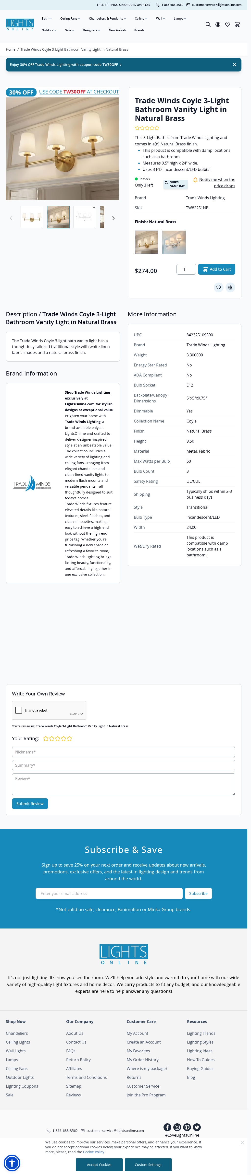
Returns (134, 1077)
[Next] (113, 218)
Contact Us (76, 1042)
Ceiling (139, 18)
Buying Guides (200, 1068)
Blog (191, 1077)
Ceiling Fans (68, 18)
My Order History (143, 1059)
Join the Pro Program (146, 1095)
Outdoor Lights (20, 1077)
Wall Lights (16, 1051)
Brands (139, 30)
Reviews (73, 1095)
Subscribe (198, 893)
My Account (137, 1033)
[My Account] (218, 24)
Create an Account (144, 1042)
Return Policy (78, 1059)
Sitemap (73, 1086)
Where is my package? (147, 1068)
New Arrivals (117, 30)
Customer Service (143, 1086)
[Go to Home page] (20, 24)
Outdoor (47, 30)
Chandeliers (17, 1033)
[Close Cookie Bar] (242, 1143)
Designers (90, 30)
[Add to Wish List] (219, 287)
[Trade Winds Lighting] (31, 483)
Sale (68, 30)
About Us (74, 1033)
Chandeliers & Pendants (106, 18)
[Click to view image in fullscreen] (62, 143)
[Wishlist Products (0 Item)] (228, 24)
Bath (45, 18)
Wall (159, 18)
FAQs (70, 1051)
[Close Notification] (235, 65)
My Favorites (138, 1051)
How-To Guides (201, 1059)
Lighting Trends (201, 1033)
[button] (12, 1163)
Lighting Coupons (22, 1086)
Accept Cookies (99, 1164)
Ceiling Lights (18, 1042)
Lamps (178, 18)
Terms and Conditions (86, 1077)
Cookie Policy (93, 1152)
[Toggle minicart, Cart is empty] (237, 24)
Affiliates (74, 1068)
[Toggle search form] (208, 24)
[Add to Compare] (230, 287)
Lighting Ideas (200, 1051)
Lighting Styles (200, 1042)
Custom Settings (148, 1164)
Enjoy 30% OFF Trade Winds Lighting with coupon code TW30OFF (64, 64)
